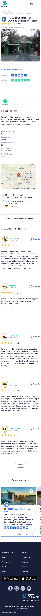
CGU (17, 606)
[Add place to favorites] (31, 491)
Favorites (15, 104)
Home (3, 11)
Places (9, 11)
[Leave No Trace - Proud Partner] (30, 597)
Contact (25, 104)
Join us (24, 567)
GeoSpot (25, 572)
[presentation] (4, 45)
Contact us (26, 557)
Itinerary (5, 104)
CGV (22, 606)
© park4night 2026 (9, 612)
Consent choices (22, 609)
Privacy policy (32, 606)
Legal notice (9, 606)
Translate (36, 239)
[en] (31, 4)
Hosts (4, 567)
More (20, 465)
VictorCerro (20, 27)
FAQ (4, 572)
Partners (25, 562)
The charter (6, 562)
